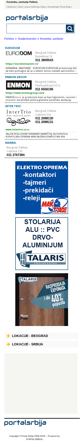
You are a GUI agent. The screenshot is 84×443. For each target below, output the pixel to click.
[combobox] (34, 28)
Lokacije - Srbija (27, 344)
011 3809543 (44, 60)
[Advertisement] (41, 383)
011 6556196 (44, 89)
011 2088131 (44, 122)
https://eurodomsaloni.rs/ (22, 63)
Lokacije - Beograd (30, 336)
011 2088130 (44, 118)
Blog (43, 7)
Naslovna (12, 7)
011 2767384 (16, 155)
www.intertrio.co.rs (17, 129)
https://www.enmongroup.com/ (25, 92)
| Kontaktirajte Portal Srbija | (59, 7)
